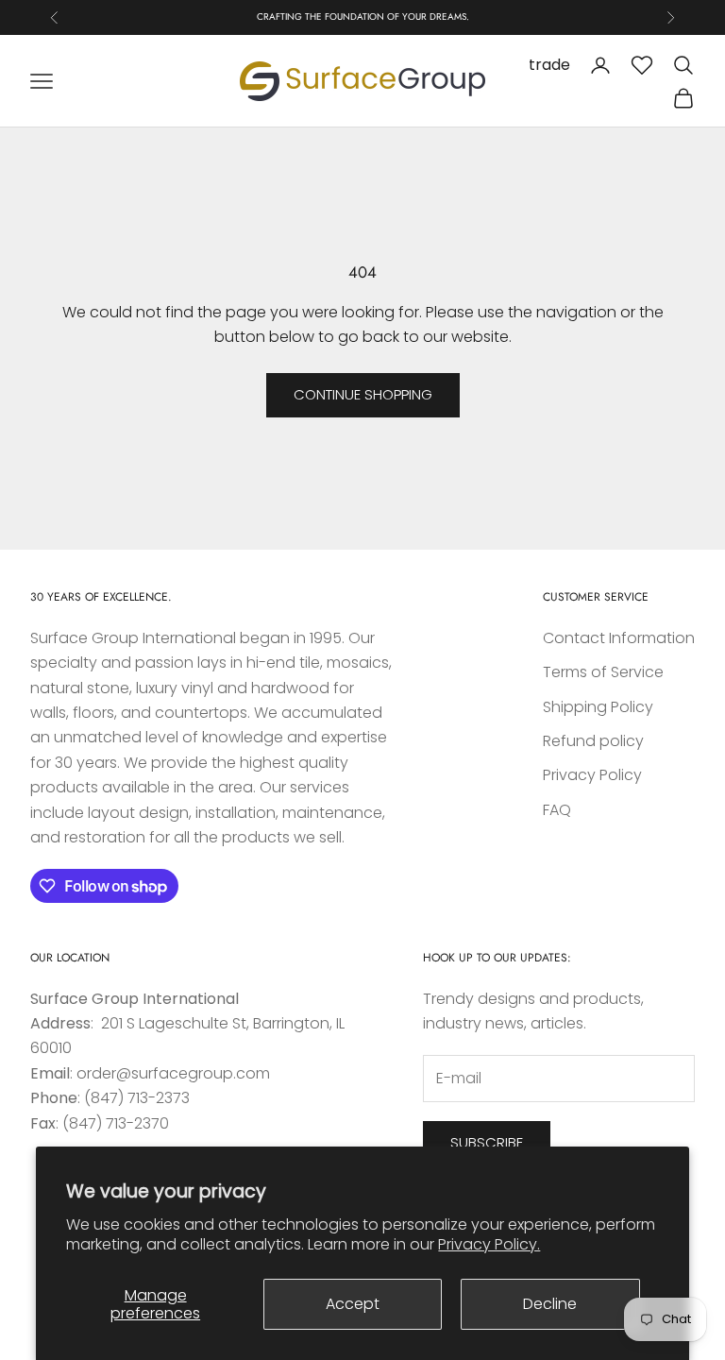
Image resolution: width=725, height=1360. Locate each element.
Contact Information (619, 638)
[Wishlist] (642, 65)
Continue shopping (363, 394)
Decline (550, 1304)
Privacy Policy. (489, 1244)
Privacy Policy (592, 775)
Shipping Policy (598, 707)
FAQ (557, 810)
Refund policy (593, 741)
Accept (352, 1304)
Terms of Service (603, 672)
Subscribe (486, 1142)
